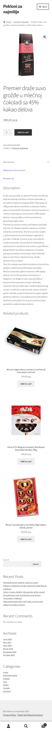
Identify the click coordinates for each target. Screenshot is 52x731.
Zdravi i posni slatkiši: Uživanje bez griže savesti (24, 592)
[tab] (26, 162)
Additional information (14, 170)
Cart (40, 724)
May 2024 (7, 642)
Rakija (6, 685)
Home (8, 22)
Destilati (7, 691)
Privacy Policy (9, 715)
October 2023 (9, 655)
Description (8, 162)
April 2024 (7, 645)
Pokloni (6, 678)
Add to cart (23, 132)
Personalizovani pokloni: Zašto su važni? (20, 582)
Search (6, 560)
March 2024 (8, 648)
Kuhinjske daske (10, 675)
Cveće (5, 672)
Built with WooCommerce (30, 715)
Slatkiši (6, 688)
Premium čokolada (21, 22)
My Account (8, 726)
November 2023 (9, 652)
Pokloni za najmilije (12, 9)
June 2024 (7, 639)
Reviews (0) (8, 178)
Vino (5, 682)
